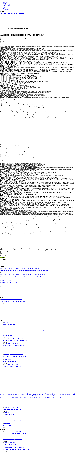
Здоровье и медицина (7, 5)
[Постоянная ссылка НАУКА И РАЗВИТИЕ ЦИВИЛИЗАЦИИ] (11, 417)
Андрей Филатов (29, 393)
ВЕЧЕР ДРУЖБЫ (7, 425)
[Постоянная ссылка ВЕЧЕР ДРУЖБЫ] (6, 423)
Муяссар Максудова (33, 394)
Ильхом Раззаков (12, 394)
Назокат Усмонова (61, 394)
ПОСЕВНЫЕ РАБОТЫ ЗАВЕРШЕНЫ (12, 409)
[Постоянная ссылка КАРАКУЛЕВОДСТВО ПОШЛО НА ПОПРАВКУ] (13, 354)
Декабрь (4, 26)
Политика (4, 1)
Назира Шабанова (53, 394)
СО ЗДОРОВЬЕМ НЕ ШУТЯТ (10, 361)
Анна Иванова (34, 393)
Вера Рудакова (45, 393)
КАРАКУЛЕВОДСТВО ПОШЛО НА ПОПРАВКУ (14, 356)
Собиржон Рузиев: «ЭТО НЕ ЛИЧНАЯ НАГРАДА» (15, 433)
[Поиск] (0, 11)
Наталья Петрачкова (10, 395)
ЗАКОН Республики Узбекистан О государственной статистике (15, 282)
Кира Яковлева (17, 394)
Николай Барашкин (36, 395)
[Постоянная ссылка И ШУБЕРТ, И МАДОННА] (8, 412)
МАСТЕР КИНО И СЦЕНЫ (9, 324)
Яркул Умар (60, 397)
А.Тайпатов (5, 393)
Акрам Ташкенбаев (11, 393)
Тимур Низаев (14, 397)
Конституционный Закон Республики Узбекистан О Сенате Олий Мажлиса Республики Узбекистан (24, 270)
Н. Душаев (39, 394)
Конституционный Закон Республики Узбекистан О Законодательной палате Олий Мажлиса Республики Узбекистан (28, 276)
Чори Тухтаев (32, 397)
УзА (29, 397)
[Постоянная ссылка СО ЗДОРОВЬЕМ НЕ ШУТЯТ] (9, 359)
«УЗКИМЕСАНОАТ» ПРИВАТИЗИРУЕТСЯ (13, 345)
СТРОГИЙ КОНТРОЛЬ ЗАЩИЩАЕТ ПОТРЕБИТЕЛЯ (13, 289)
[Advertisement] (13, 31)
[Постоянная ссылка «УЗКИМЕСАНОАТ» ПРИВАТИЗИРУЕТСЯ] (12, 343)
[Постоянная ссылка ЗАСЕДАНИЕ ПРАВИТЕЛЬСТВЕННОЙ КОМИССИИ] (14, 447)
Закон (4, 6)
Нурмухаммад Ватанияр (52, 395)
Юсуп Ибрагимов (54, 397)
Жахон (3, 394)
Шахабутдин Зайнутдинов (38, 397)
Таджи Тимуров (8, 397)
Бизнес (4, 8)
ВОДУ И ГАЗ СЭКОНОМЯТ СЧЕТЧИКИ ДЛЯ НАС (15, 340)
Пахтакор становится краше (7, 295)
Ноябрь (4, 25)
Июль (4, 21)
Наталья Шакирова (27, 395)
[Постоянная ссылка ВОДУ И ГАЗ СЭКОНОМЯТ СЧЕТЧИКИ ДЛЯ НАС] (13, 338)
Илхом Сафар (7, 394)
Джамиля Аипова (69, 393)
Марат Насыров (26, 394)
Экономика (5, 2)
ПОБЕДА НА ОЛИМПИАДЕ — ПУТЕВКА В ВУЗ (15, 351)
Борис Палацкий (40, 393)
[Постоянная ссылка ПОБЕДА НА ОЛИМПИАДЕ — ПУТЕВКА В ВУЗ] (13, 348)
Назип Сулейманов (45, 394)
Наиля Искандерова (70, 394)
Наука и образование (6, 4)
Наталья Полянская (18, 395)
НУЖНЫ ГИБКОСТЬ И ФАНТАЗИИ (12, 366)
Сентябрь (4, 23)
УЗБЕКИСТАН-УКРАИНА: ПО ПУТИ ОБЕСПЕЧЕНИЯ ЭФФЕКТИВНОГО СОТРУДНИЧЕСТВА (26, 330)
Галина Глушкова (63, 393)
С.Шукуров (2, 397)
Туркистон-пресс (22, 397)
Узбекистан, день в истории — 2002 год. (12, 13)
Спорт (4, 7)
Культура (4, 3)
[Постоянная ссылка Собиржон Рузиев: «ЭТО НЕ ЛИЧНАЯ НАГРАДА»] (13, 431)
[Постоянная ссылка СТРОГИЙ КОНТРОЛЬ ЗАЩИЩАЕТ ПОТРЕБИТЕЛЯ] (11, 286)
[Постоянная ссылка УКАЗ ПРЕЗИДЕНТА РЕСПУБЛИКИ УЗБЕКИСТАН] (11, 299)
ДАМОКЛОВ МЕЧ (7, 335)
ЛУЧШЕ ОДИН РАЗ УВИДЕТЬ (10, 444)
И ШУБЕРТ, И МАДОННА (9, 414)
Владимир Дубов (51, 393)
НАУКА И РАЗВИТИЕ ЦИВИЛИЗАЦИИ (12, 420)
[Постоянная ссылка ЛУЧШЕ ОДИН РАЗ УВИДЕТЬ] (9, 442)
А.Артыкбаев (2, 393)
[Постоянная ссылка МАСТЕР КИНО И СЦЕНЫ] (8, 322)
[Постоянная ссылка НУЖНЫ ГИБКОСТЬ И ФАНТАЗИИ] (10, 364)
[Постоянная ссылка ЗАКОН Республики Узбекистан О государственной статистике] (12, 280)
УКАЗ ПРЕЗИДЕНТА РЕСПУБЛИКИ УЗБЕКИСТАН (13, 301)
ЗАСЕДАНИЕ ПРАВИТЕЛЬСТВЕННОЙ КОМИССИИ (16, 449)
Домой (1, 28)
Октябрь (4, 24)
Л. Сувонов (21, 394)
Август (4, 22)
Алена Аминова (18, 393)
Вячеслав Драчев (57, 393)
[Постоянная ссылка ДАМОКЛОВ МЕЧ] (7, 333)
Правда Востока (62, 395)
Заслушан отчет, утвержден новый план (12, 439)
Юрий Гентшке (46, 397)
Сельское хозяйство (6, 9)
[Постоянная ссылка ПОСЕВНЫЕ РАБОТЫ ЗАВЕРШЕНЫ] (10, 407)
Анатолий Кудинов (23, 393)
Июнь (4, 20)
